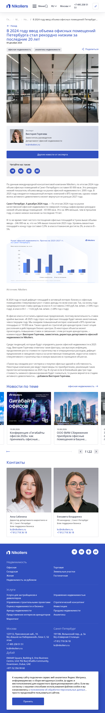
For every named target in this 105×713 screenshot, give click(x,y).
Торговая (59, 567)
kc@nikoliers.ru (33, 144)
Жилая (10, 575)
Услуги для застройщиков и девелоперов (22, 597)
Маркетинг (13, 618)
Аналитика (59, 614)
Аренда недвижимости (19, 610)
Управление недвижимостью (69, 595)
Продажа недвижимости (67, 610)
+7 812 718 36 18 (62, 641)
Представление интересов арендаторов (28, 614)
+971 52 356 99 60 (16, 668)
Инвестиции (60, 606)
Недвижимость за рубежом (21, 579)
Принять (28, 701)
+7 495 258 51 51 (15, 644)
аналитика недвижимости (47, 49)
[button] (39, 6)
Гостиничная (61, 575)
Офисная (11, 567)
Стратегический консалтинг (69, 602)
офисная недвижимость (19, 49)
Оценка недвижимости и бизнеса (25, 606)
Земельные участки (64, 571)
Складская (12, 571)
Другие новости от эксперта (52, 154)
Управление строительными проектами (28, 602)
